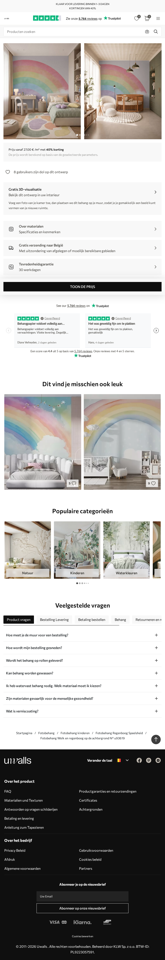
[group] (27, 550)
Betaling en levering (19, 818)
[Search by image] (147, 31)
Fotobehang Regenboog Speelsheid (119, 733)
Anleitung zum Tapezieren (24, 827)
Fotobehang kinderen (75, 733)
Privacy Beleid (14, 850)
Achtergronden (90, 809)
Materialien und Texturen (23, 800)
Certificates (88, 800)
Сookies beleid (90, 859)
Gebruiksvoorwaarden (96, 850)
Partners (85, 868)
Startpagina (24, 733)
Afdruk (9, 859)
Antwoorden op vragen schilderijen (31, 809)
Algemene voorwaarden (22, 868)
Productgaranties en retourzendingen (107, 791)
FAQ (7, 791)
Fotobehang (46, 733)
